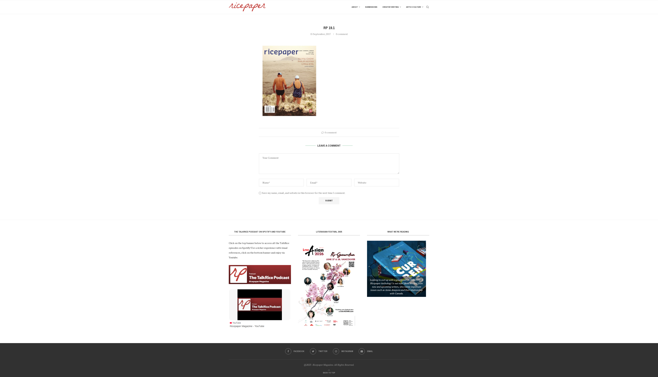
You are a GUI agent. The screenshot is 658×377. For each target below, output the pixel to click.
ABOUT (355, 7)
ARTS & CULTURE (413, 7)
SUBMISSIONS (371, 7)
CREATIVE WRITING (390, 7)
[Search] (427, 7)
